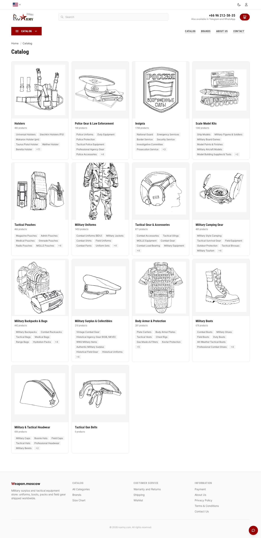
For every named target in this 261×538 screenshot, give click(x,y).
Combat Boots (204, 332)
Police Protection (85, 139)
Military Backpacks (26, 332)
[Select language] (17, 4)
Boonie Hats (40, 438)
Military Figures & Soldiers (228, 134)
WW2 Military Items (86, 341)
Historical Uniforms (112, 351)
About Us (222, 31)
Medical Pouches (25, 240)
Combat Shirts (84, 240)
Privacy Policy (203, 500)
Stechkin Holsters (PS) (52, 134)
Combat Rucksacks (51, 332)
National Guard (145, 134)
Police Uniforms (84, 134)
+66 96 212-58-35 (222, 15)
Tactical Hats (23, 443)
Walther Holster (50, 144)
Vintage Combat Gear (87, 332)
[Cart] (245, 17)
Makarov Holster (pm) (27, 139)
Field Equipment (233, 240)
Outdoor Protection (207, 245)
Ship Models (203, 134)
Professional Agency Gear (90, 149)
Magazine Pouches (26, 235)
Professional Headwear (46, 443)
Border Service (145, 139)
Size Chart (78, 500)
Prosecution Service (147, 149)
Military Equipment (174, 245)
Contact (238, 31)
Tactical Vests (144, 336)
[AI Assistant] (253, 530)
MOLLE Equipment (146, 240)
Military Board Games (208, 139)
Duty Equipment (105, 134)
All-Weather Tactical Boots (211, 341)
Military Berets (24, 448)
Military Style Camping (209, 235)
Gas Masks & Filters (147, 341)
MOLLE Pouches (45, 245)
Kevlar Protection (171, 341)
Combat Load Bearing (148, 245)
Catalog (190, 31)
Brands (206, 31)
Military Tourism (205, 250)
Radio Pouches (24, 245)
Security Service (166, 139)
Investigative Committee (150, 144)
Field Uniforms (103, 240)
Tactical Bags (23, 336)
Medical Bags (42, 336)
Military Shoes (224, 332)
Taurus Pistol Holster (27, 144)
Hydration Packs (42, 341)
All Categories (81, 489)
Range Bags (22, 341)
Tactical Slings (171, 235)
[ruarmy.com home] (23, 17)
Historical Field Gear (87, 351)
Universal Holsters (26, 134)
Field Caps (57, 438)
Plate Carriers (144, 332)
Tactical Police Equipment (90, 144)
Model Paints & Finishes (210, 144)
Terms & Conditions (207, 505)
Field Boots (203, 336)
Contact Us (202, 511)
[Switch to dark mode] (239, 4)
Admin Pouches (49, 235)
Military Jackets (114, 235)
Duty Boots (219, 336)
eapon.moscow (25, 484)
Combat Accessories (148, 235)
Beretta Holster (24, 149)
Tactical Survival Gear (209, 240)
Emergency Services (168, 134)
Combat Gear (168, 240)
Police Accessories (86, 154)
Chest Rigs (161, 336)
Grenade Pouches (48, 240)
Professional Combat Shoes (212, 346)
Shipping (139, 494)
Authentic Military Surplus (90, 346)
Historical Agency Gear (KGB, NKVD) (96, 336)
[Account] (246, 4)
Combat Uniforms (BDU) (89, 235)
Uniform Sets (102, 245)
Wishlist (138, 500)
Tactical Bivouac (231, 245)
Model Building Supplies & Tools (214, 154)
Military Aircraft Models (209, 149)
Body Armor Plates (165, 332)
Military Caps (23, 438)
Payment (200, 489)
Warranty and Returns (147, 489)
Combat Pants (84, 245)
